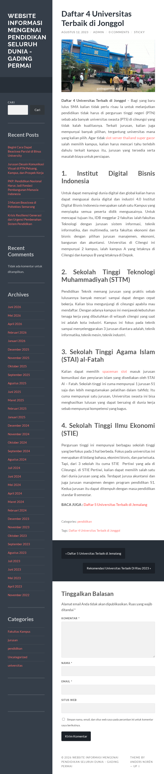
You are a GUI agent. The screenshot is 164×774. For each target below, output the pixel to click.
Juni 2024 (14, 476)
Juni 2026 (14, 307)
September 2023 (19, 544)
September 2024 (19, 451)
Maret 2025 (16, 400)
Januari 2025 (16, 417)
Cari (11, 102)
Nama (66, 663)
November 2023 (18, 527)
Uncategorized (17, 657)
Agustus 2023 (17, 552)
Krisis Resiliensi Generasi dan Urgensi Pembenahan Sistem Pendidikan (24, 219)
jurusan (13, 640)
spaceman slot (114, 371)
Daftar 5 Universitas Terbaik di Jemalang (115, 504)
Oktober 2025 (17, 366)
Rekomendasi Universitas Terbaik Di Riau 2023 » (119, 568)
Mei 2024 (14, 485)
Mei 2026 (14, 315)
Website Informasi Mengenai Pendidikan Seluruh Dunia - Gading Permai (27, 40)
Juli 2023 (14, 561)
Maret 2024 (16, 501)
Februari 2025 (17, 408)
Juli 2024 (14, 468)
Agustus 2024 (17, 459)
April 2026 (15, 324)
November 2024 (18, 434)
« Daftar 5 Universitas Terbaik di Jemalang (93, 553)
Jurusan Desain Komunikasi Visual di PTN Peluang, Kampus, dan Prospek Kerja (26, 168)
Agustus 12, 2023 (74, 32)
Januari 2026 (16, 341)
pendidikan (15, 648)
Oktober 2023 (17, 535)
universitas (15, 665)
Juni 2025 (14, 391)
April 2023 (15, 586)
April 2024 (15, 493)
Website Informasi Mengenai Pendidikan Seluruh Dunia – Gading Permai (90, 762)
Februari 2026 (17, 332)
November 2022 (18, 595)
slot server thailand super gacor (130, 138)
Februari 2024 (17, 510)
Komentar (70, 618)
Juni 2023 (14, 569)
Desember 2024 (18, 425)
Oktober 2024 (17, 442)
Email (66, 681)
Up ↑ (136, 766)
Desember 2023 (18, 518)
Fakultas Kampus (19, 631)
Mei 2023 (14, 578)
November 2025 (18, 358)
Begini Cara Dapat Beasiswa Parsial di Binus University (24, 151)
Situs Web (69, 700)
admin (98, 32)
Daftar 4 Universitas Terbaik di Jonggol (94, 530)
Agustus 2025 (17, 383)
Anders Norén (141, 761)
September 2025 (19, 375)
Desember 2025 (18, 349)
